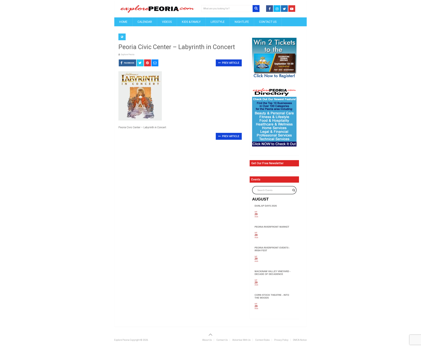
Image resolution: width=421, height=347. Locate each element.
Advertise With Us (241, 340)
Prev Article (230, 62)
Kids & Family (191, 21)
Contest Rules (262, 340)
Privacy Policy (281, 340)
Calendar (144, 21)
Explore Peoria (127, 54)
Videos (167, 21)
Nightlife (242, 21)
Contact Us (268, 21)
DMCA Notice (300, 340)
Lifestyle (218, 21)
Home (123, 21)
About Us (207, 340)
